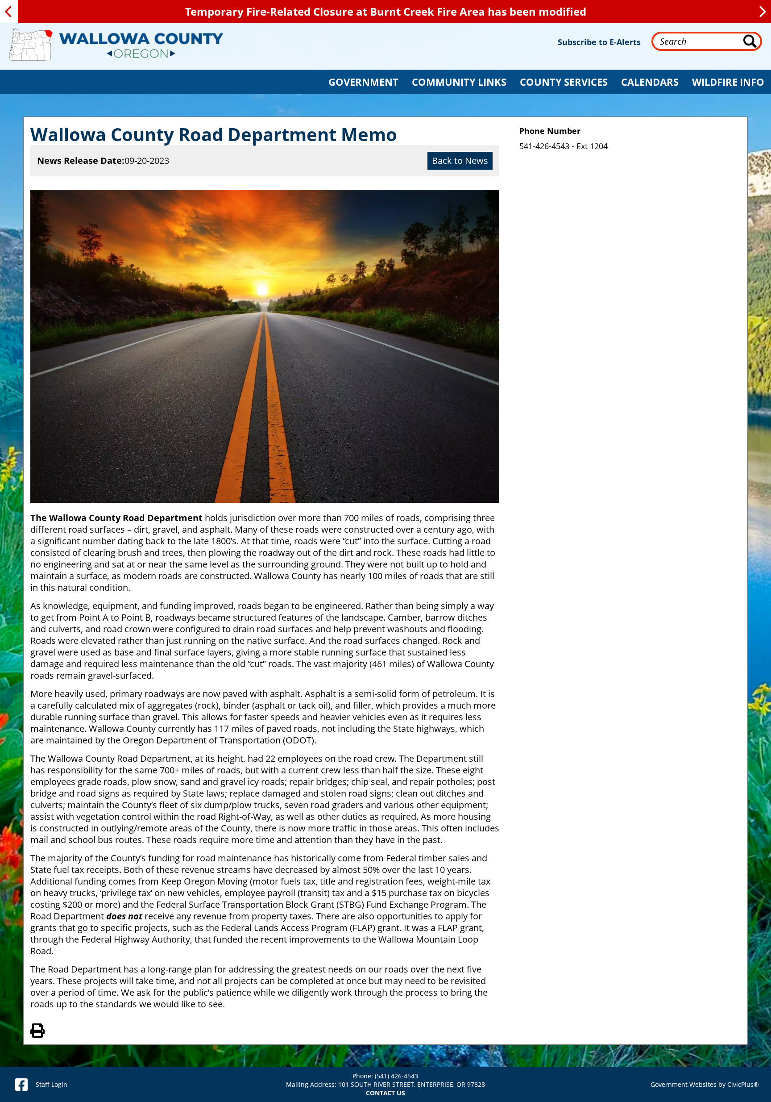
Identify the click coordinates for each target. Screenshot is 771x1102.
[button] (363, 82)
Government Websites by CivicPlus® (705, 1084)
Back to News (460, 160)
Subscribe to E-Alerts (599, 42)
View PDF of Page (37, 1029)
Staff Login (51, 1084)
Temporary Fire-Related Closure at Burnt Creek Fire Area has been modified (385, 11)
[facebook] (21, 1084)
